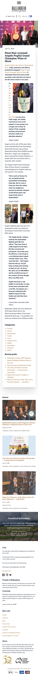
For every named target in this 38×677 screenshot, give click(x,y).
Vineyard (10, 348)
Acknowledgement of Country (10, 635)
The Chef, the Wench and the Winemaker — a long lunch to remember (17, 370)
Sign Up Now (19, 533)
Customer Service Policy (9, 627)
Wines (9, 350)
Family (9, 336)
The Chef (8, 505)
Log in (24, 16)
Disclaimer (5, 630)
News (3, 621)
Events (9, 331)
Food (9, 338)
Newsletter (11, 345)
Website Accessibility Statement (11, 632)
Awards (9, 329)
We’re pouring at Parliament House (19, 365)
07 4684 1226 (10, 16)
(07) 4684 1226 (6, 571)
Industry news (12, 341)
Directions (5, 618)
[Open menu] (19, 3)
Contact (4, 615)
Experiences (11, 333)
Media (9, 343)
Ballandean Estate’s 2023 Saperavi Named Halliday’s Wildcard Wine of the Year (19, 360)
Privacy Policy (6, 624)
